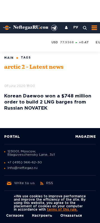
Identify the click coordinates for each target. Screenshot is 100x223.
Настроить (42, 215)
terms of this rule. (62, 209)
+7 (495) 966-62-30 (25, 162)
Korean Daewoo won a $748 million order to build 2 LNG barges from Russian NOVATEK (47, 102)
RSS (49, 183)
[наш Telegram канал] (54, 28)
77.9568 (67, 42)
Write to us (24, 183)
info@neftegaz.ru (23, 167)
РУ (75, 27)
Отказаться (71, 215)
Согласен (15, 215)
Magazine (85, 136)
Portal (12, 136)
